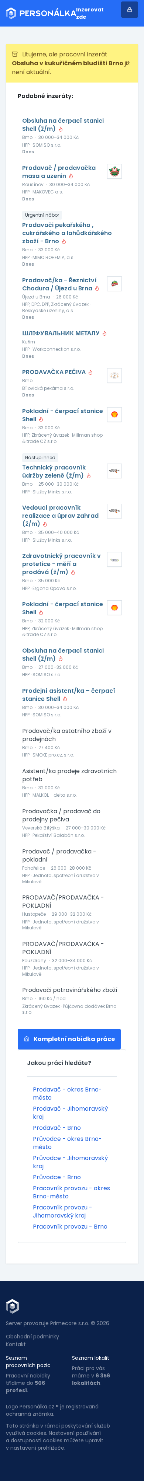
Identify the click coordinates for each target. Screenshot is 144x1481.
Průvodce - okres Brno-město (67, 1143)
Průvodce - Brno (57, 1177)
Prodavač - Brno (57, 1128)
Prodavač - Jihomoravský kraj (70, 1112)
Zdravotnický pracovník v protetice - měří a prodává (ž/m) (61, 564)
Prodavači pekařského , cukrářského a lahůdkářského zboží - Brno (67, 233)
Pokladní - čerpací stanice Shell (62, 415)
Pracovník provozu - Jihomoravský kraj (62, 1211)
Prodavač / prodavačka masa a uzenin (59, 172)
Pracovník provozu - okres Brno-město (71, 1192)
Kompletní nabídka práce (73, 1039)
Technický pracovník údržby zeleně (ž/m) (54, 472)
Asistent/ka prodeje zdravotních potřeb (69, 775)
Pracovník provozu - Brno (70, 1226)
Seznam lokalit (90, 1358)
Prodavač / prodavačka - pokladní (59, 856)
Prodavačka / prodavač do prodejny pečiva (61, 815)
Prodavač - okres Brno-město (67, 1093)
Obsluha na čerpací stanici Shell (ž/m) (63, 125)
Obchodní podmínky (32, 1336)
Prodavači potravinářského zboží (69, 990)
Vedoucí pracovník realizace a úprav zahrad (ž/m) (60, 516)
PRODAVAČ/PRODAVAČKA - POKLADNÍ (63, 902)
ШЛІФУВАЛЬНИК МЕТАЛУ (61, 333)
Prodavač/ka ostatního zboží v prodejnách (67, 735)
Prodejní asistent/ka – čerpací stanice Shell (68, 695)
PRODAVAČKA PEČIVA (54, 372)
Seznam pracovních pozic (28, 1361)
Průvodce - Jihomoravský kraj (70, 1162)
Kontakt (16, 1344)
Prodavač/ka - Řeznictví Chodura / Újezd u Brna (59, 284)
